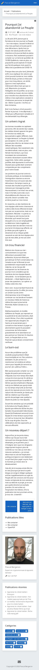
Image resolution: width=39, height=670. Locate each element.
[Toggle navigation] (35, 3)
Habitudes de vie (12, 635)
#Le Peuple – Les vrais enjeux (20, 35)
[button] (35, 21)
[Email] (19, 661)
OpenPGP (11, 527)
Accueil (6, 11)
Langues (10, 631)
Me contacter (12, 506)
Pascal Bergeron (12, 2)
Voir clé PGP (12, 576)
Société (18, 647)
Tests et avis (22, 631)
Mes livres (10, 643)
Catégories (10, 625)
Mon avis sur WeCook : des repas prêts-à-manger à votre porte (26, 506)
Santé (9, 647)
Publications (16, 11)
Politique (22, 643)
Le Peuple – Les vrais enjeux (16, 639)
